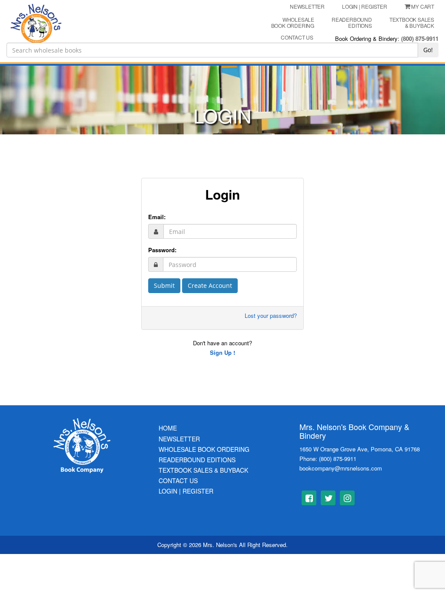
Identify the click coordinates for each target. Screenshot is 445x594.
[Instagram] (347, 498)
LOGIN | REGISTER (364, 6)
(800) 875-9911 (419, 38)
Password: (162, 250)
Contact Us (178, 480)
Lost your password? (271, 315)
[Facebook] (309, 498)
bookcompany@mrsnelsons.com (340, 468)
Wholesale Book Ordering (292, 22)
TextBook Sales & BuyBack (203, 470)
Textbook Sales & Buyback (411, 22)
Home (168, 428)
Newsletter (179, 438)
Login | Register (186, 491)
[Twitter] (328, 498)
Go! (428, 50)
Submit (164, 285)
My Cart (422, 6)
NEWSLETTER (307, 6)
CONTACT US (297, 37)
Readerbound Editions (352, 22)
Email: (157, 217)
